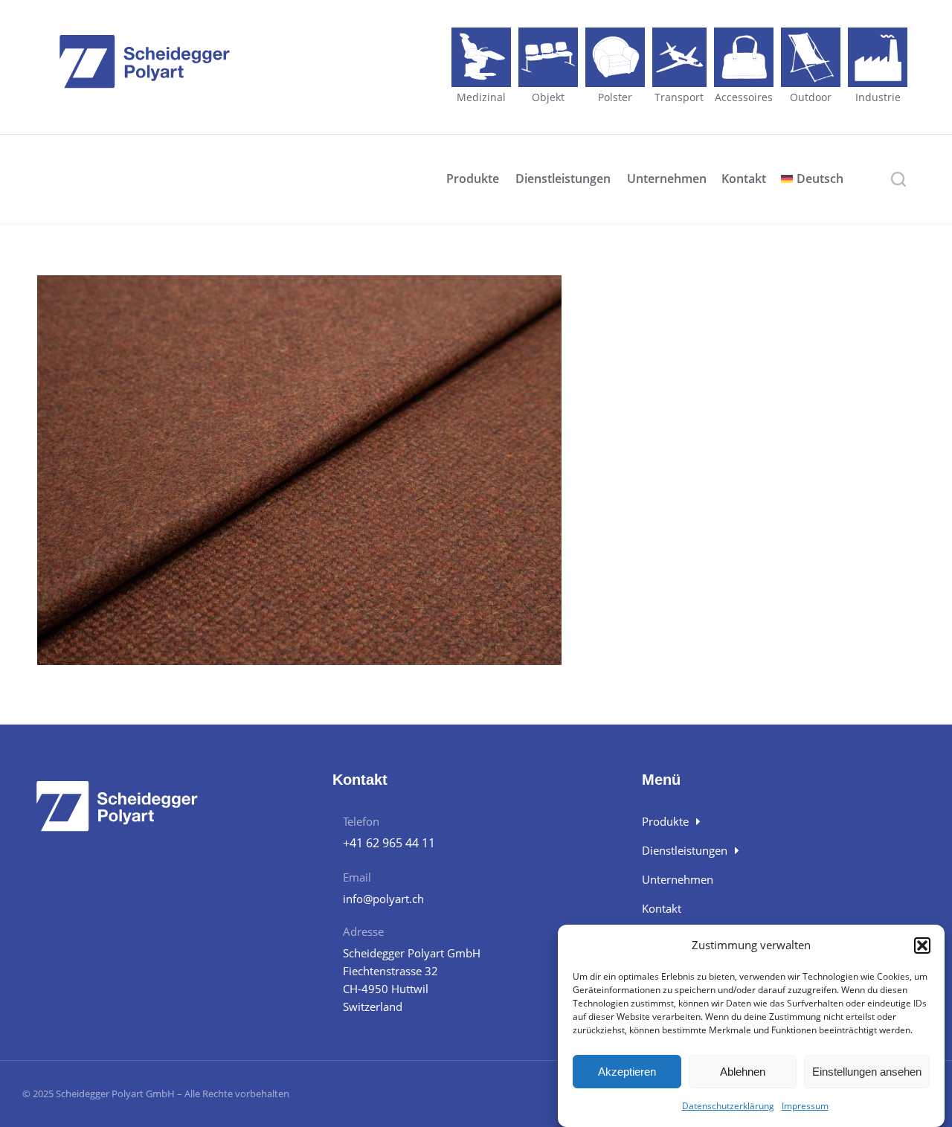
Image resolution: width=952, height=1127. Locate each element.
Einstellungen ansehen (867, 1071)
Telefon (361, 821)
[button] (922, 945)
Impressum (805, 1105)
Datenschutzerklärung (728, 1105)
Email (357, 877)
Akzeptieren (627, 1071)
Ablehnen (742, 1071)
